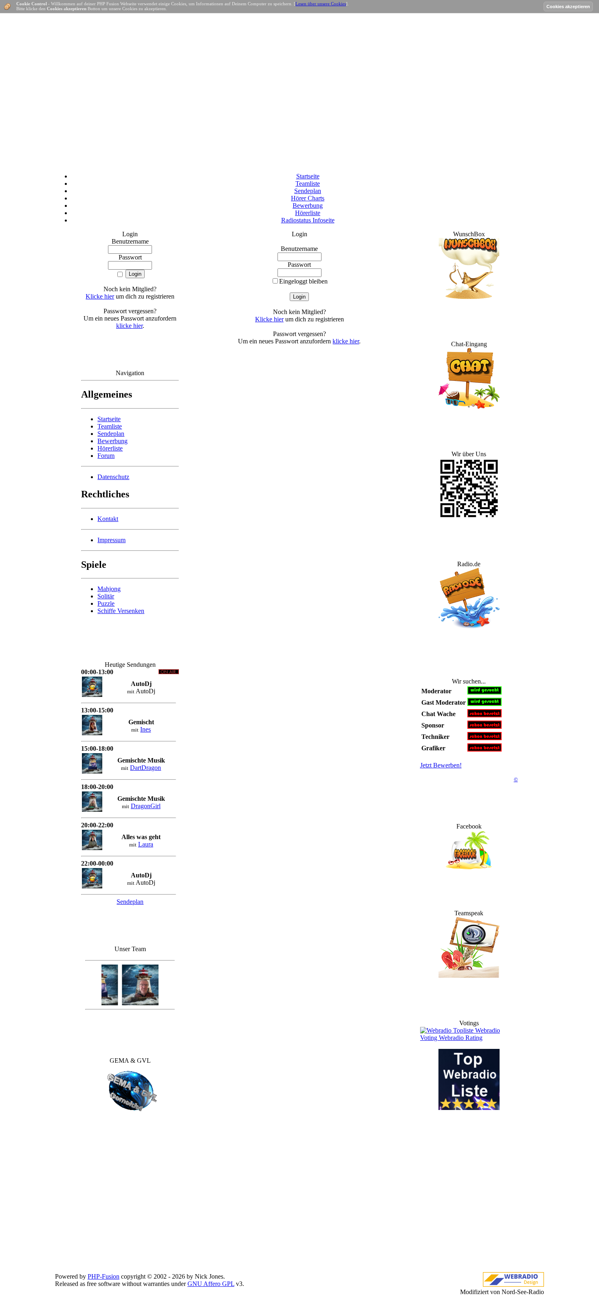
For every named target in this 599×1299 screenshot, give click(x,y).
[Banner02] (469, 1107)
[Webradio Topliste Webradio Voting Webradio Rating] (469, 1037)
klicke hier (129, 325)
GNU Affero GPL (210, 1283)
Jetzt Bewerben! (441, 765)
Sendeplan (130, 901)
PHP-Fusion (103, 1276)
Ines (145, 729)
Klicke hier (100, 296)
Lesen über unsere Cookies (320, 3)
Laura (145, 844)
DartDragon (145, 767)
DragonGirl (146, 805)
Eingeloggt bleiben (303, 281)
